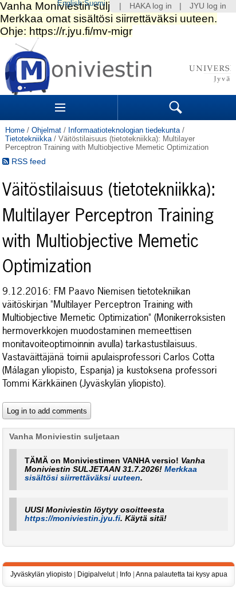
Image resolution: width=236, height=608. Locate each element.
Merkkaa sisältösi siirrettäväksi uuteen (111, 473)
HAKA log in (150, 6)
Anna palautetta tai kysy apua (181, 574)
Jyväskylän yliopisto (41, 574)
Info (125, 574)
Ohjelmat (46, 130)
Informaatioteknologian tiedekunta (124, 130)
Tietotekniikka (28, 138)
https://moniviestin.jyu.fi (72, 518)
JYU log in (208, 6)
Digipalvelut (96, 574)
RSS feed (27, 161)
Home (15, 130)
